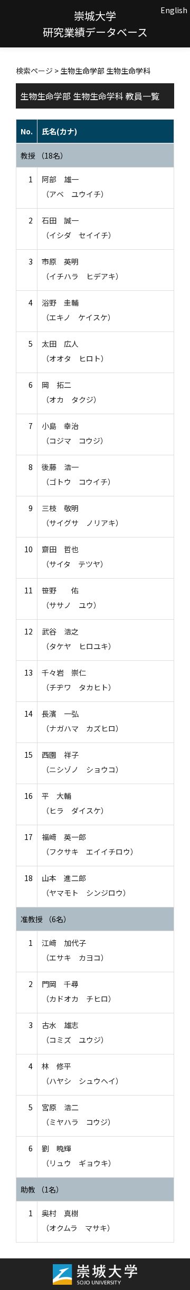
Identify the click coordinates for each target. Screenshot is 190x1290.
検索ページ (34, 70)
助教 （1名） (42, 1189)
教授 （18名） (44, 155)
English (173, 10)
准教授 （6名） (46, 919)
